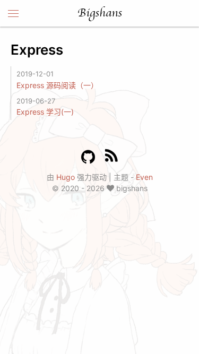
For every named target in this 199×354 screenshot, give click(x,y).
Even (144, 177)
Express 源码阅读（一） (57, 85)
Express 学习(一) (45, 111)
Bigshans (99, 13)
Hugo (65, 177)
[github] (88, 157)
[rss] (111, 158)
